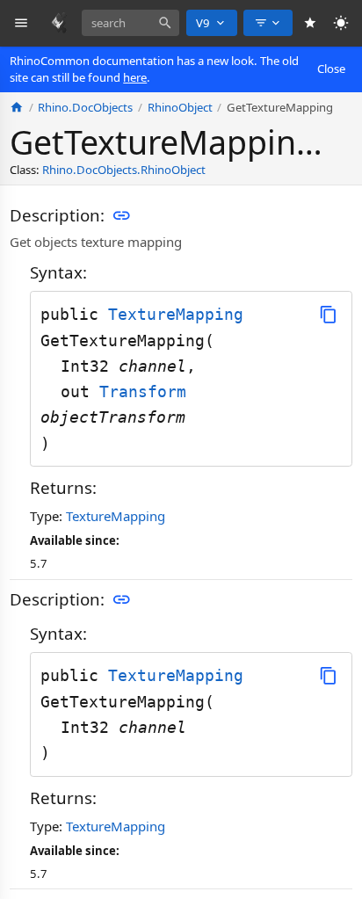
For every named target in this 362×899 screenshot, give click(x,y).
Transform (142, 391)
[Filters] (268, 23)
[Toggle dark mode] (341, 23)
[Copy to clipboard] (328, 314)
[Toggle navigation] (21, 23)
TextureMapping (175, 314)
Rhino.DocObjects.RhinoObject (124, 170)
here (135, 77)
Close (331, 68)
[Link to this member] (121, 215)
